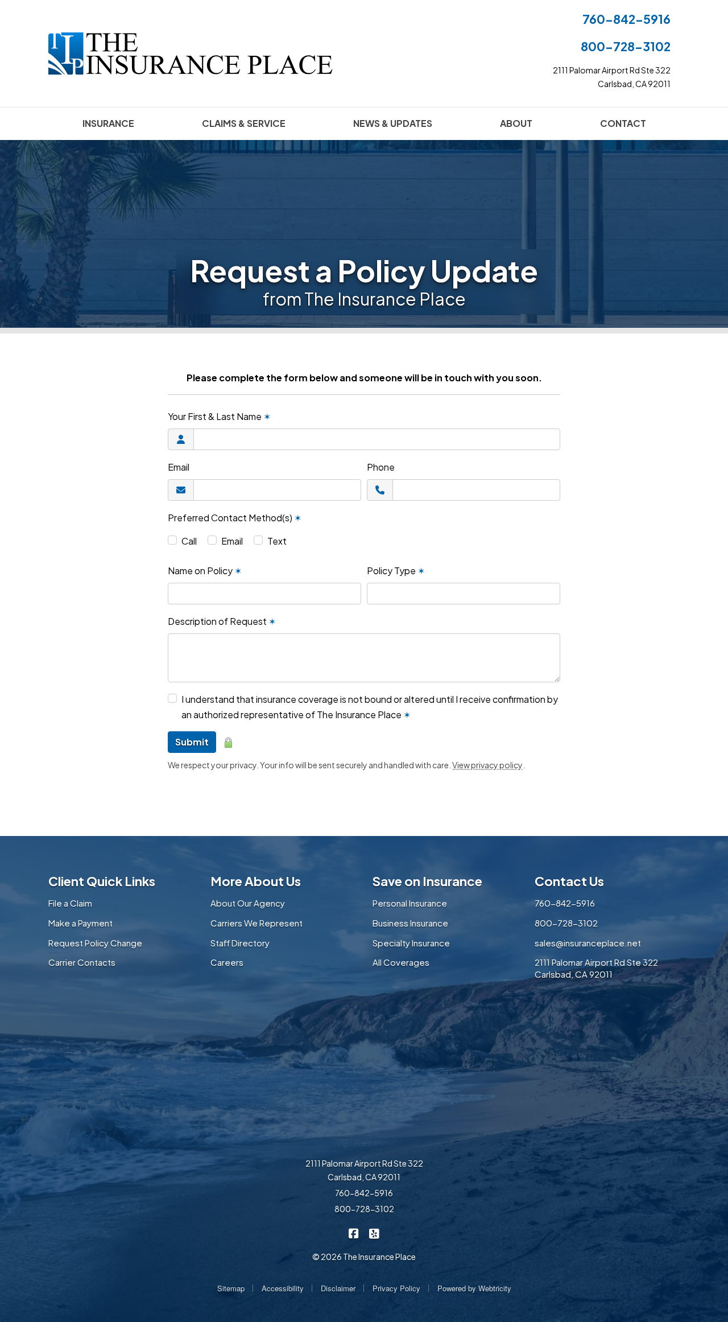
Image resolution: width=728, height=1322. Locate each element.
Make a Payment (80, 922)
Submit (192, 742)
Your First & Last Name (219, 416)
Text (277, 541)
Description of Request (222, 621)
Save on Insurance (427, 881)
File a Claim (70, 902)
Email (178, 467)
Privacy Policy (396, 1288)
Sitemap (231, 1288)
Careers (226, 962)
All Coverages (401, 962)
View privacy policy (487, 765)
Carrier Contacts (81, 962)
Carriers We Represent (256, 922)
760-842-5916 (626, 19)
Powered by (474, 1288)
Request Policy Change (95, 942)
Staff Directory (240, 942)
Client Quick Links (101, 881)
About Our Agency (247, 902)
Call (189, 541)
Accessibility (283, 1288)
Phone (381, 467)
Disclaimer (338, 1288)
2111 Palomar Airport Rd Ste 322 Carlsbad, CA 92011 (596, 968)
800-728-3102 (626, 46)
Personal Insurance (410, 902)
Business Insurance (410, 922)
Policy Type (396, 570)
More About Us (255, 881)
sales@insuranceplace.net (588, 942)
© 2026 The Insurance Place (364, 1256)
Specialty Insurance (411, 942)
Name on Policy (205, 570)
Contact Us (569, 881)
